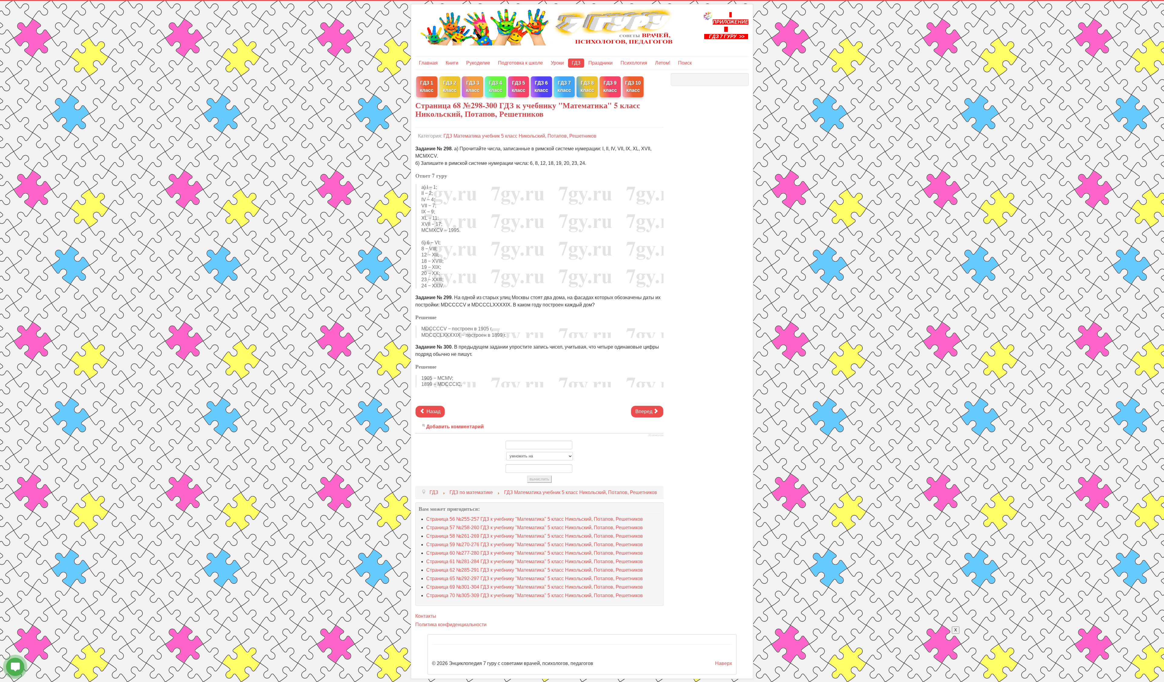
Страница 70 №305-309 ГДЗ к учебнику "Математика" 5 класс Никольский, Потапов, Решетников (534, 595)
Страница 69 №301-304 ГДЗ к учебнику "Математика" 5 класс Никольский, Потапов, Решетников (534, 587)
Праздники (600, 62)
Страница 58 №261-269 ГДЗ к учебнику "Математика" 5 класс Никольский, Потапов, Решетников (534, 536)
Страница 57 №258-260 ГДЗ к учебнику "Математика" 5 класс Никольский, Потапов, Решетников (534, 527)
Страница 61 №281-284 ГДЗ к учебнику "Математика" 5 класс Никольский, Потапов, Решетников (534, 561)
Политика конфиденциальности (451, 624)
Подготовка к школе (520, 62)
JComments (656, 435)
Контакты (425, 616)
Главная (428, 62)
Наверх (723, 663)
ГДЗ (576, 62)
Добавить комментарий (455, 426)
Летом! (662, 62)
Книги (452, 62)
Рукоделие (478, 62)
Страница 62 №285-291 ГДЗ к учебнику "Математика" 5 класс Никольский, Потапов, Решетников (534, 570)
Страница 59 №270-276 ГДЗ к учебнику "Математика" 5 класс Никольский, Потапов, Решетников (534, 544)
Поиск (685, 62)
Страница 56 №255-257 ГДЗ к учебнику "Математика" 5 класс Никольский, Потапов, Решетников (534, 519)
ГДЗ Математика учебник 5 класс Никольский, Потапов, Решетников (520, 136)
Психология (633, 62)
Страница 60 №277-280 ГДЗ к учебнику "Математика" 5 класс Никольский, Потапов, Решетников (534, 553)
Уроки (557, 62)
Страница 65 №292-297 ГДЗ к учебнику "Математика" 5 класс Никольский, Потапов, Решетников (534, 578)
